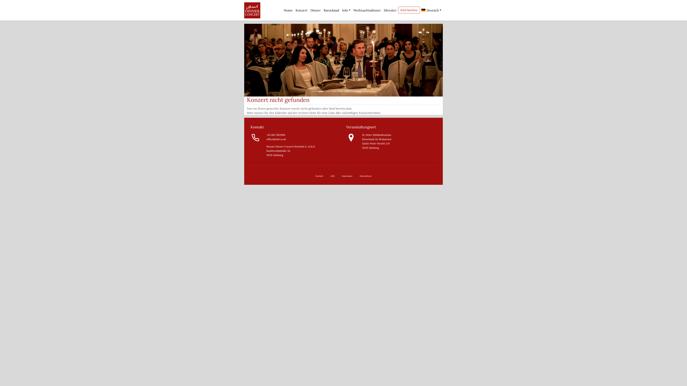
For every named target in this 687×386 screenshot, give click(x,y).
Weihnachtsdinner (367, 10)
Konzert (302, 10)
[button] (259, 60)
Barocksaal (331, 10)
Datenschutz (366, 176)
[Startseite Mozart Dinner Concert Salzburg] (252, 10)
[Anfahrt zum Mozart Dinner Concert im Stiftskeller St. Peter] (351, 137)
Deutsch (432, 10)
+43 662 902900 (275, 135)
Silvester (390, 10)
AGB (332, 176)
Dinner (315, 10)
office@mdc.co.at (276, 139)
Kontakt (319, 176)
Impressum (347, 176)
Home (288, 10)
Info (345, 10)
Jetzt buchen (409, 10)
